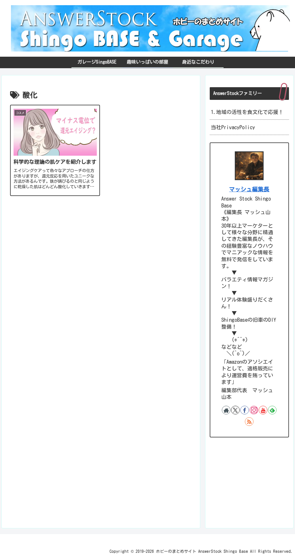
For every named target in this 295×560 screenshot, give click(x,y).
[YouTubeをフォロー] (263, 410)
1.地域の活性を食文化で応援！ (247, 112)
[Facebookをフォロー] (244, 410)
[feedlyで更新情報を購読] (272, 410)
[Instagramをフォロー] (253, 410)
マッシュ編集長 (249, 189)
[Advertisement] (101, 252)
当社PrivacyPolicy (233, 127)
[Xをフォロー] (235, 410)
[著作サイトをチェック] (226, 410)
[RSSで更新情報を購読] (249, 421)
